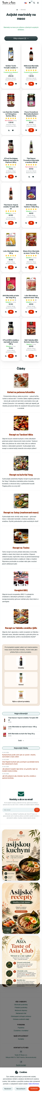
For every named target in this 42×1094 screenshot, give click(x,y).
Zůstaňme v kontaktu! (21, 1031)
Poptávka (21, 1028)
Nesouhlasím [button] (20, 1089)
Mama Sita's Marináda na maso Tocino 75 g (31, 252)
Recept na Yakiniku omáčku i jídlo (21, 628)
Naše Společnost (21, 1036)
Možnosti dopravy (21, 1010)
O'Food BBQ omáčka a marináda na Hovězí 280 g (11, 342)
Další (20, 740)
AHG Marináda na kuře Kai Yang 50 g (11, 296)
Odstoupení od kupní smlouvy (21, 1016)
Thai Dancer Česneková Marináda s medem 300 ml (31, 160)
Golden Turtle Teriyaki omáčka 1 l (11, 67)
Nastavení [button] (7, 1089)
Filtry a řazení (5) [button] (19, 38)
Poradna (21, 1025)
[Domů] (8, 2)
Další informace (33, 1084)
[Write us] (21, 1061)
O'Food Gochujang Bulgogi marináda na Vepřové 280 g (10, 160)
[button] (5, 83)
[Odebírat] (37, 810)
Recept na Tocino (21, 547)
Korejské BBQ (21, 590)
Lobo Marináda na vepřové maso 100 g (31, 296)
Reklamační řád (21, 1013)
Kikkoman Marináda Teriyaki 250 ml (31, 67)
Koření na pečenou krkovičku (21, 392)
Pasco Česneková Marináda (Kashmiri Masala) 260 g (31, 114)
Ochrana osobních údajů (21, 1019)
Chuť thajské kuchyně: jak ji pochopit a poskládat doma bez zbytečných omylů (20, 763)
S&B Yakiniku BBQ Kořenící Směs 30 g (31, 341)
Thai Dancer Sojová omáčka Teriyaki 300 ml (10, 207)
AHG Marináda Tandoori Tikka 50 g (31, 206)
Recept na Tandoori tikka (21, 434)
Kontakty (21, 1039)
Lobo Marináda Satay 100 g (11, 252)
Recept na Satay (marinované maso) (21, 512)
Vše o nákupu (21, 1002)
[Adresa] (21, 1051)
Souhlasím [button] (34, 1089)
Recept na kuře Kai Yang (21, 474)
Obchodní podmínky (21, 1005)
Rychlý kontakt (21, 1065)
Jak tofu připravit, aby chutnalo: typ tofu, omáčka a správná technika (19, 777)
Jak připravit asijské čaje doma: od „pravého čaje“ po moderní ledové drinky (20, 770)
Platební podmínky (21, 1007)
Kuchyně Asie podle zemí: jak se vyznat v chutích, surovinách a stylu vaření (19, 756)
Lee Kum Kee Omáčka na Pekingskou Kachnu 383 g (11, 114)
